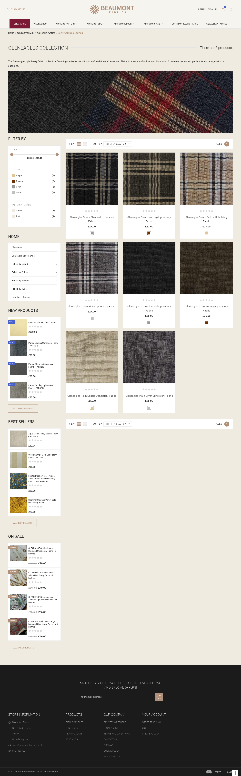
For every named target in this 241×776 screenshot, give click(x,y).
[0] (223, 9)
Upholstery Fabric (21, 297)
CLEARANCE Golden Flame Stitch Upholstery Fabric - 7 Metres (40, 575)
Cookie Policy (112, 751)
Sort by (97, 144)
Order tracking (151, 722)
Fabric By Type (94, 24)
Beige (35, 175)
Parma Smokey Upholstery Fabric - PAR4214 (40, 386)
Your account (154, 714)
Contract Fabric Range (185, 24)
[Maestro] (209, 772)
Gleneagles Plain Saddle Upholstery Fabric (91, 395)
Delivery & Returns (115, 722)
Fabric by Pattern (65, 24)
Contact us (110, 739)
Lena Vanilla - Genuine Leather (42, 322)
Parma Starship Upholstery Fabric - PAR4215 (40, 365)
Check (35, 210)
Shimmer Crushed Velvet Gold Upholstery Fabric (42, 501)
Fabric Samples (74, 722)
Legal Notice (111, 728)
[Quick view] (91, 156)
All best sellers (22, 523)
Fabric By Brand (152, 24)
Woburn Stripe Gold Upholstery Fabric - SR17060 (42, 456)
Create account (151, 733)
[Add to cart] (83, 156)
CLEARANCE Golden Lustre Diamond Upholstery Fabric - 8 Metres (42, 551)
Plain (35, 216)
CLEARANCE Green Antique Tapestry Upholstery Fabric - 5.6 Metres (42, 600)
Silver (35, 192)
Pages (218, 144)
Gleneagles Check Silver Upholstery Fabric (92, 306)
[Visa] (229, 772)
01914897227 (17, 9)
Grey (35, 186)
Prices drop (72, 728)
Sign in (146, 728)
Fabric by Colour (122, 24)
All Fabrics (40, 24)
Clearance (20, 24)
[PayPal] (218, 772)
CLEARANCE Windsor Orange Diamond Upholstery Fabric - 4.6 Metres (43, 624)
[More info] (99, 156)
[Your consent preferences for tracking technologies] (235, 773)
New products (74, 733)
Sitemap (108, 745)
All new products (23, 408)
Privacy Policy (112, 756)
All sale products (23, 648)
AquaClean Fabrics (216, 24)
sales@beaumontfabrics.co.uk (27, 745)
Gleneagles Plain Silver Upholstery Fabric (149, 395)
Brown (35, 181)
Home (14, 236)
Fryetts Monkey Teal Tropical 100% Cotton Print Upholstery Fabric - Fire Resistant (41, 479)
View (71, 144)
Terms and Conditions (117, 733)
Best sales (72, 739)
